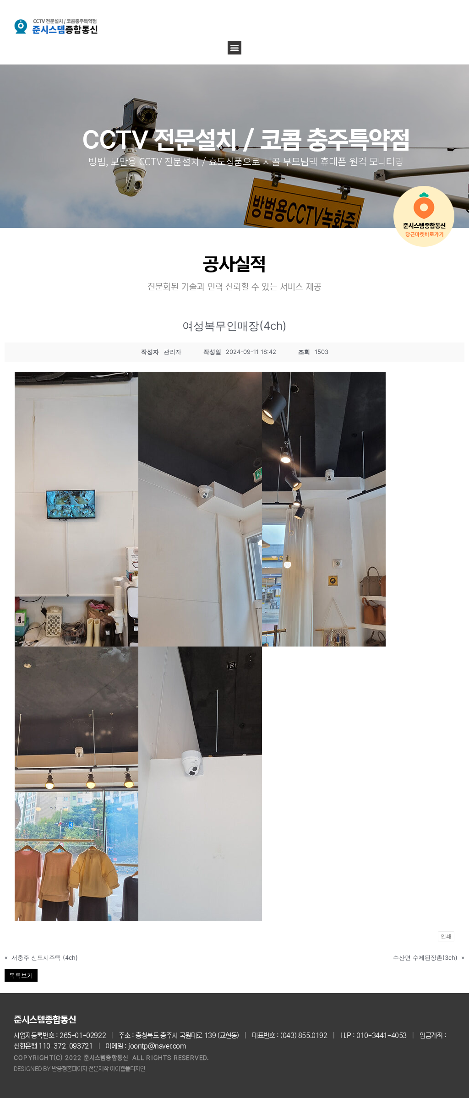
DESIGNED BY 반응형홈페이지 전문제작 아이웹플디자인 (79, 1068)
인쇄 (446, 936)
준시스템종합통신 (45, 1020)
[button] (234, 47)
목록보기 (21, 975)
